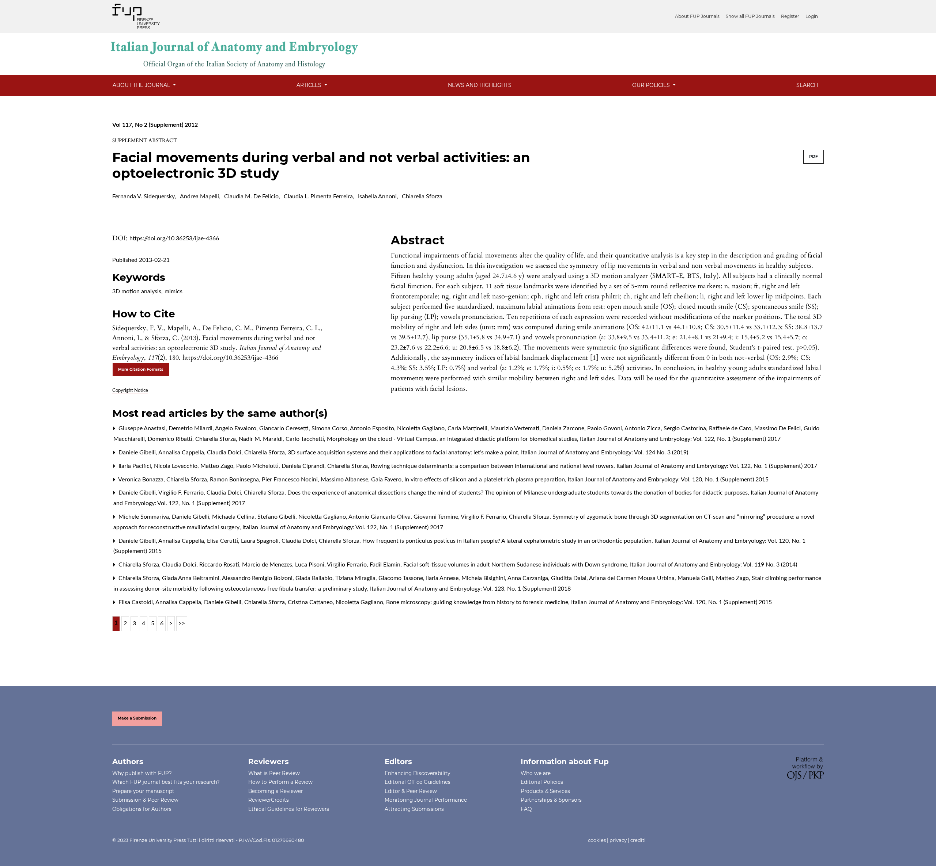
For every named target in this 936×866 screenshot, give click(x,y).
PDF (813, 156)
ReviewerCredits (268, 800)
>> (181, 623)
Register (790, 16)
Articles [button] (310, 85)
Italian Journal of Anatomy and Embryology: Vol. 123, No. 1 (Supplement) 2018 (470, 589)
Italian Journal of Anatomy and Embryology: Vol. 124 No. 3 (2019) (604, 452)
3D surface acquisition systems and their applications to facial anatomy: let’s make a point (404, 452)
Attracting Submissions (414, 809)
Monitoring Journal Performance (426, 800)
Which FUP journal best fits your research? (166, 782)
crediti (638, 840)
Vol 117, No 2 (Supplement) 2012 (155, 125)
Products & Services (545, 791)
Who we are (536, 773)
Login (811, 16)
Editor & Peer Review (411, 791)
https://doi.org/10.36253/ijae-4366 (174, 238)
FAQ (526, 809)
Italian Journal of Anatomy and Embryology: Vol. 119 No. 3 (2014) (713, 565)
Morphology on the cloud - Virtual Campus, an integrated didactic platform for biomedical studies (452, 439)
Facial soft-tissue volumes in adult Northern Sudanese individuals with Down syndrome (516, 565)
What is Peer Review (274, 773)
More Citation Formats (140, 369)
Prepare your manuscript (143, 791)
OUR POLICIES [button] (651, 85)
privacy (618, 840)
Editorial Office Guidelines (417, 782)
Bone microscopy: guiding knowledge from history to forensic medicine (478, 602)
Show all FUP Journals (750, 16)
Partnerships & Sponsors (551, 800)
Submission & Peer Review (145, 800)
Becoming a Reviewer (275, 791)
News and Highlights (480, 85)
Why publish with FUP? (142, 773)
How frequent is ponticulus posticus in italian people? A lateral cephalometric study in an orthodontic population (507, 541)
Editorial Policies (542, 782)
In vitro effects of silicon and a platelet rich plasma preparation (485, 479)
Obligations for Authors (141, 809)
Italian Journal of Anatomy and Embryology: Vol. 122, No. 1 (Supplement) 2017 (680, 439)
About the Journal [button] (142, 85)
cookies (597, 840)
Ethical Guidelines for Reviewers (288, 809)
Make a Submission (137, 718)
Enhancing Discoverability (417, 773)
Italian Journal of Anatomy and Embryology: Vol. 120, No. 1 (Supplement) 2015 (668, 479)
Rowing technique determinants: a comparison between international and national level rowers (493, 466)
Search (807, 85)
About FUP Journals (697, 16)
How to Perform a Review (280, 782)
